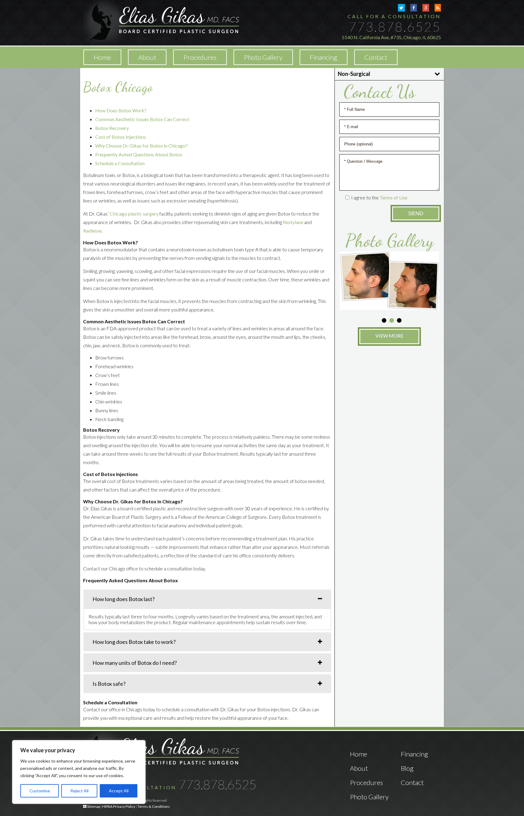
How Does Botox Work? (120, 110)
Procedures (366, 782)
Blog (407, 768)
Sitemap (93, 806)
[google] (425, 8)
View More (389, 335)
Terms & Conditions (153, 806)
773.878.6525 (395, 26)
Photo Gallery (263, 57)
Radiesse (92, 230)
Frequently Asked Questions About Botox (138, 154)
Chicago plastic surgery (134, 213)
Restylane (293, 222)
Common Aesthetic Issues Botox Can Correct (142, 119)
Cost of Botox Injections (120, 137)
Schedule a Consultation (120, 163)
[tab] (207, 599)
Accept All (119, 790)
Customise (39, 790)
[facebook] (413, 8)
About (147, 57)
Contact (375, 57)
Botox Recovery (112, 128)
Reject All (79, 790)
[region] (79, 772)
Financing (323, 57)
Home (102, 57)
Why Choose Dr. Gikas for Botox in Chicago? (141, 145)
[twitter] (401, 8)
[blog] (438, 8)
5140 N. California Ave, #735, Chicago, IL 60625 (391, 37)
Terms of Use (393, 197)
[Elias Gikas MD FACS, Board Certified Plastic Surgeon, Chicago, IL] (161, 22)
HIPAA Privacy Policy (118, 806)
